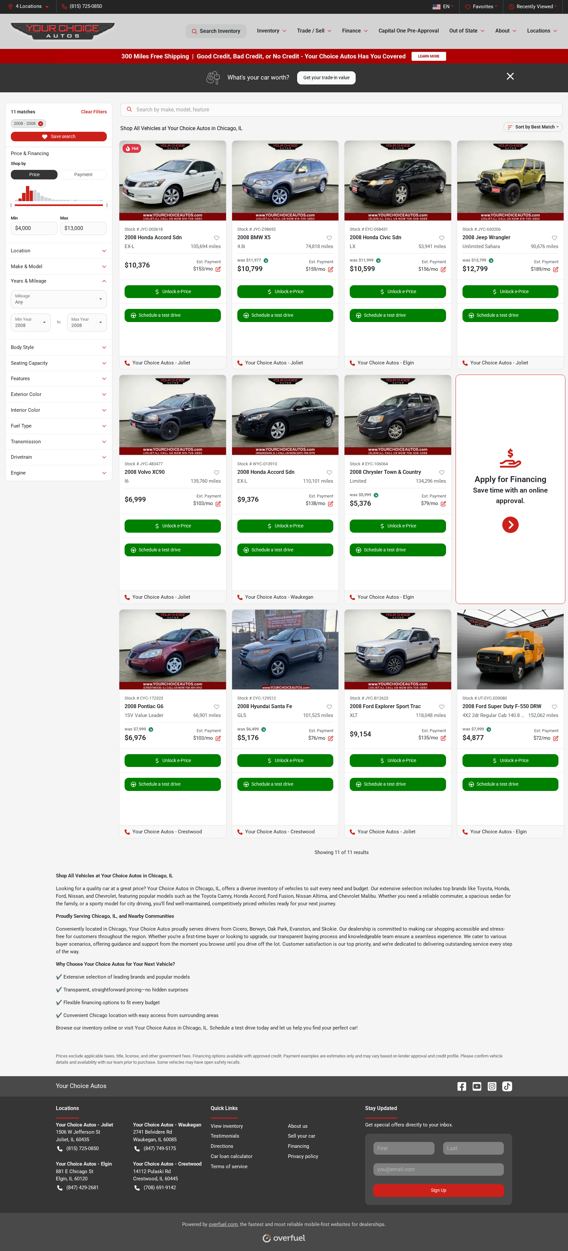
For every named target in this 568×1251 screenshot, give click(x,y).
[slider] (11, 205)
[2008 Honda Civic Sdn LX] (397, 180)
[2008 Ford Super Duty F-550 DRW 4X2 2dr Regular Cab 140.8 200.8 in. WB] (510, 649)
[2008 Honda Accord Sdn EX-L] (172, 180)
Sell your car (301, 1136)
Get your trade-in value (326, 77)
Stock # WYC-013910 (257, 463)
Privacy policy (303, 1156)
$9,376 (248, 499)
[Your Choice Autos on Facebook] (459, 1086)
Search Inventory (220, 31)
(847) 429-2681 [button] (82, 1188)
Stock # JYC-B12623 (369, 698)
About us (298, 1126)
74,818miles (319, 246)
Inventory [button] (268, 31)
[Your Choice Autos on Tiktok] (504, 1086)
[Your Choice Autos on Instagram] (489, 1086)
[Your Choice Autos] (63, 31)
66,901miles (207, 715)
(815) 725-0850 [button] (86, 6)
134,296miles (431, 481)
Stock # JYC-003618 (144, 229)
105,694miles (206, 246)
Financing (298, 1146)
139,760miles (206, 481)
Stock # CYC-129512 (256, 698)
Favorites (483, 7)
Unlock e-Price (176, 291)
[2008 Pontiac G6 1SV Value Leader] (172, 649)
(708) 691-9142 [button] (160, 1188)
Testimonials (225, 1136)
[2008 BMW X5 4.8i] (285, 180)
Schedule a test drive (159, 315)
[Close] (510, 76)
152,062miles (543, 715)
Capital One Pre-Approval (409, 31)
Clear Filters (94, 111)
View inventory (227, 1126)
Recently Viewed (535, 7)
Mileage (22, 295)
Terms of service (229, 1167)
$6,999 (135, 499)
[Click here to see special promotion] (284, 56)
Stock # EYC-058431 (369, 229)
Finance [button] (351, 31)
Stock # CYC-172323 (144, 698)
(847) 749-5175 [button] (160, 1148)
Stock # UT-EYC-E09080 (484, 698)
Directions (222, 1146)
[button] (31, 6)
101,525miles (318, 715)
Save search (63, 136)
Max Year (80, 319)
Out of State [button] (463, 31)
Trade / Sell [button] (310, 31)
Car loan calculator (231, 1156)
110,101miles (318, 481)
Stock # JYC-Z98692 (256, 229)
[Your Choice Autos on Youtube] (474, 1086)
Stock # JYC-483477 (144, 463)
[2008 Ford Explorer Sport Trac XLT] (397, 649)
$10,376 (137, 265)
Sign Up (438, 1190)
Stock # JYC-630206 (481, 229)
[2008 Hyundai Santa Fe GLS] (285, 649)
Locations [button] (538, 31)
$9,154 (360, 734)
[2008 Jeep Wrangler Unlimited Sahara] (510, 180)
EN (446, 7)
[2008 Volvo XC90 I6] (172, 415)
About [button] (502, 31)
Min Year (23, 319)
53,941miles (432, 246)
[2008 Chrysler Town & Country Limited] (397, 415)
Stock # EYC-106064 (369, 463)
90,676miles (544, 246)
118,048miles (431, 715)
